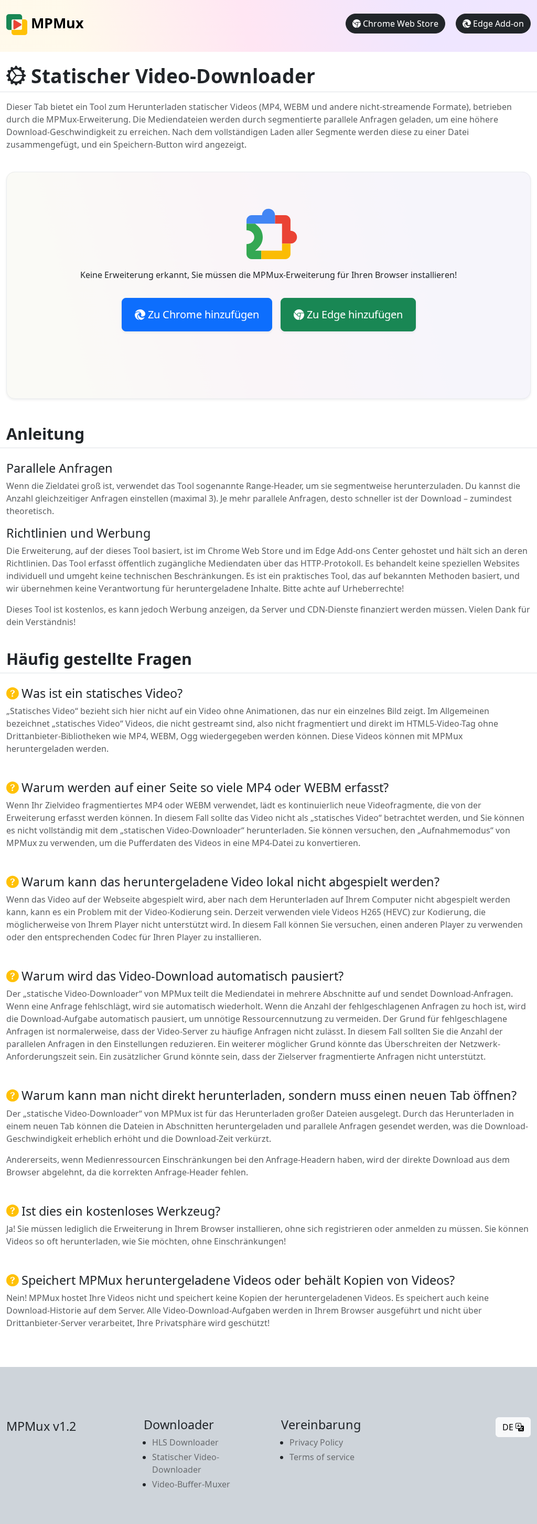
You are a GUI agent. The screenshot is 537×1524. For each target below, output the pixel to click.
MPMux (55, 22)
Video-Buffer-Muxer (191, 1484)
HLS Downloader (185, 1442)
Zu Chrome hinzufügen (202, 314)
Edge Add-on (497, 23)
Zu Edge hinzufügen (353, 314)
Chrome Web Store (399, 23)
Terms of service (322, 1457)
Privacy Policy (316, 1442)
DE (508, 1427)
